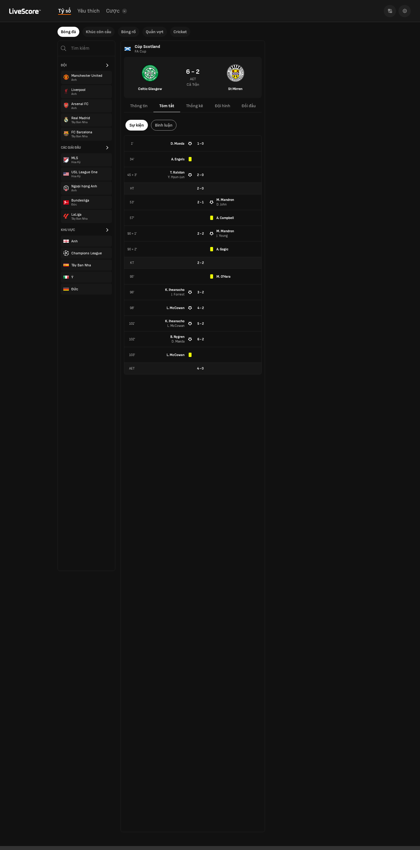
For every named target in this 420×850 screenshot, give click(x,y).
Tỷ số (64, 11)
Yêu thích (88, 11)
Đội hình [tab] (222, 105)
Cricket (180, 31)
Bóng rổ (128, 31)
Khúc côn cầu (98, 31)
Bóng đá (68, 31)
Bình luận (163, 125)
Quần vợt (155, 31)
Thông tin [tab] (139, 105)
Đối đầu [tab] (249, 105)
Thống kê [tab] (194, 105)
